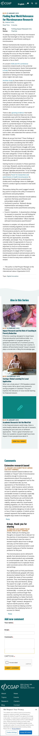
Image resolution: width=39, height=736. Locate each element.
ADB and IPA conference (19, 64)
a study (5, 70)
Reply (8, 519)
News (16, 693)
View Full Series (19, 441)
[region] (19, 721)
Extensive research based (17, 465)
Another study (8, 80)
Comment (8, 637)
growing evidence (18, 113)
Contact (17, 705)
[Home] (6, 3)
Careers (17, 701)
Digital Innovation (12, 276)
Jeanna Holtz (9, 22)
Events (16, 697)
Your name (9, 623)
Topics (3, 697)
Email (7, 630)
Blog (3, 705)
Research (4, 701)
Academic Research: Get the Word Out (17, 422)
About (3, 693)
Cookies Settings (12, 732)
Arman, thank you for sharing (17, 525)
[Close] (36, 710)
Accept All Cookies (25, 732)
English (21, 4)
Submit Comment (12, 668)
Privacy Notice (16, 728)
